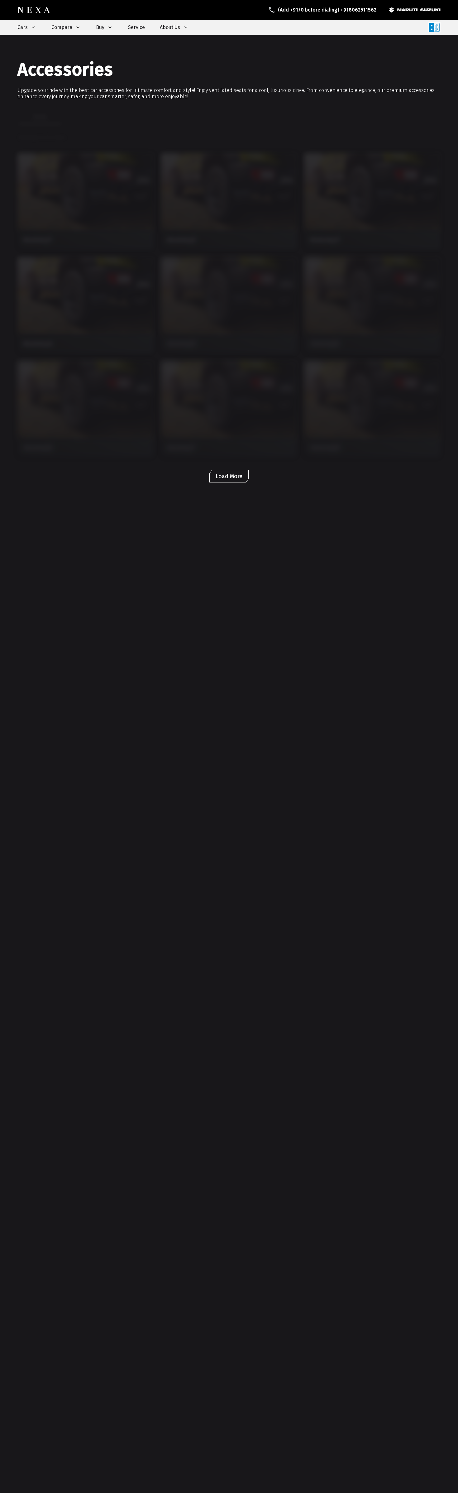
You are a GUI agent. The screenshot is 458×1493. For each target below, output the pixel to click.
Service (136, 27)
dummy (39, 116)
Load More (229, 476)
